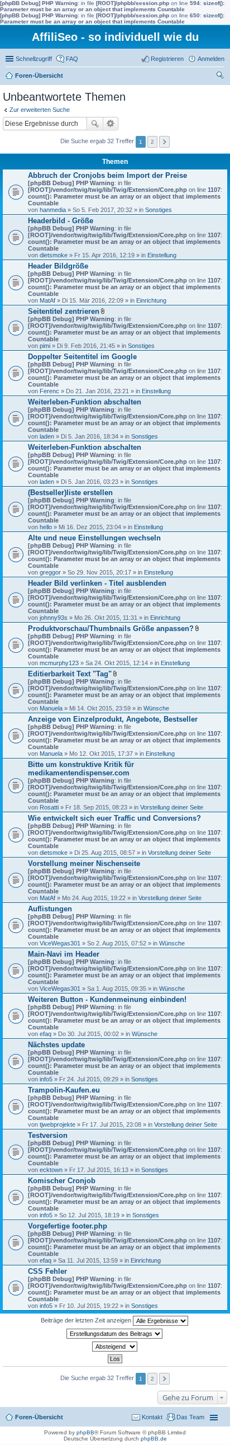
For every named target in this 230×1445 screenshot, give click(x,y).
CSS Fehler (47, 1271)
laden (47, 436)
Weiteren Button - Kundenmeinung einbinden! (107, 999)
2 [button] (152, 142)
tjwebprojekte (57, 1124)
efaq (45, 1033)
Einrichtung (151, 300)
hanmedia (53, 209)
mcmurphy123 (59, 663)
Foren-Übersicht (39, 75)
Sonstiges (158, 209)
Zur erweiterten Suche (39, 109)
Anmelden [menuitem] (211, 58)
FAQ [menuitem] (72, 58)
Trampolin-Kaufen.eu (64, 1090)
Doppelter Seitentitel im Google (82, 356)
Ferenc (49, 391)
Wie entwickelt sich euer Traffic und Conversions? (114, 818)
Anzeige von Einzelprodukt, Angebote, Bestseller (113, 719)
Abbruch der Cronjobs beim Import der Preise (107, 175)
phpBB (85, 1432)
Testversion (48, 1135)
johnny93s (54, 617)
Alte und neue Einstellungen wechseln (94, 538)
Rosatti (49, 807)
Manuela (51, 708)
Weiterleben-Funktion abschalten (84, 402)
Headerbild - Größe (60, 220)
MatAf (47, 300)
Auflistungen (50, 909)
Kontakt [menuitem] (152, 1417)
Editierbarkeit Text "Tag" (70, 674)
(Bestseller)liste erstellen (70, 492)
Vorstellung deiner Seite (171, 807)
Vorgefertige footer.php (67, 1226)
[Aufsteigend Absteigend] (115, 1347)
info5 (46, 1079)
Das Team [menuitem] (190, 1417)
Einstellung (161, 255)
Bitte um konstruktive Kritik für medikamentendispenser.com (81, 768)
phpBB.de (154, 1438)
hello (46, 527)
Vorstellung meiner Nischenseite (84, 863)
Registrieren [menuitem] (167, 58)
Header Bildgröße (58, 266)
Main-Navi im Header (63, 954)
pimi (45, 345)
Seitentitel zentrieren (63, 311)
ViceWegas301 (60, 943)
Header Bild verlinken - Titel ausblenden (97, 583)
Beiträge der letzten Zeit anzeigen (87, 1320)
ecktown (51, 1169)
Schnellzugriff (34, 58)
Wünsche (156, 708)
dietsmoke (54, 255)
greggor (50, 572)
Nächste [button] (164, 142)
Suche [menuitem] (221, 76)
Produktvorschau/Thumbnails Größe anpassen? (111, 628)
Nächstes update (56, 1045)
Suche (95, 123)
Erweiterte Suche (110, 123)
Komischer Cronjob (61, 1180)
